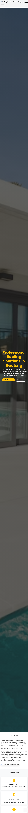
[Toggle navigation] (2, 5)
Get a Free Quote (8, 380)
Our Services (20, 380)
